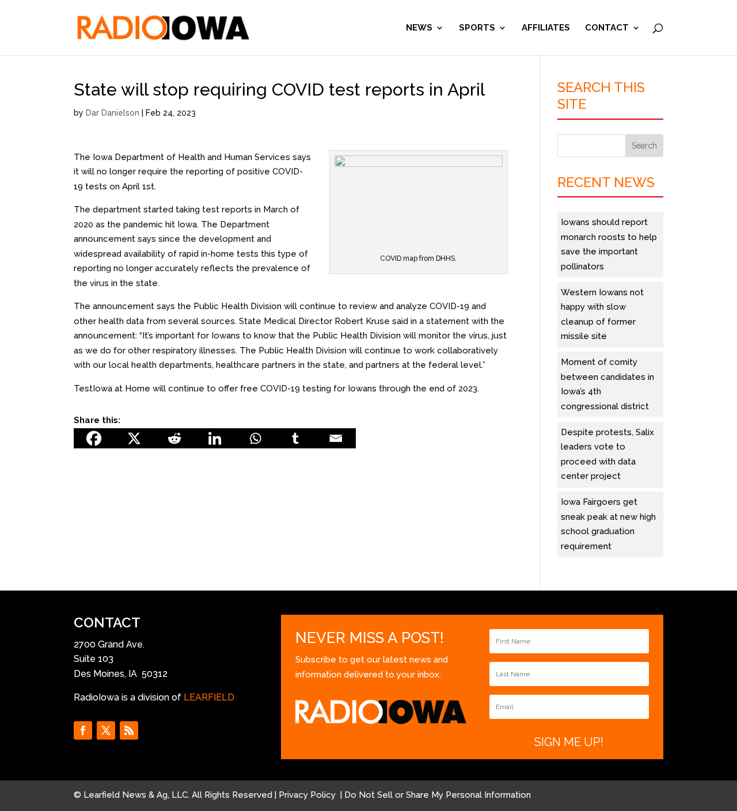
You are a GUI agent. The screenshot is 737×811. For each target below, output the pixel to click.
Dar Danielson (112, 112)
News (419, 28)
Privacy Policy (308, 795)
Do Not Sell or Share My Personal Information (437, 795)
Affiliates (546, 28)
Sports (477, 28)
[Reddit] (174, 438)
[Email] (336, 438)
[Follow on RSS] (129, 730)
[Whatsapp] (255, 438)
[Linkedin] (215, 438)
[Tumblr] (295, 438)
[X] (134, 438)
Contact (607, 28)
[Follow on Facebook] (83, 730)
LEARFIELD (209, 697)
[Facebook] (94, 438)
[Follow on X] (106, 730)
